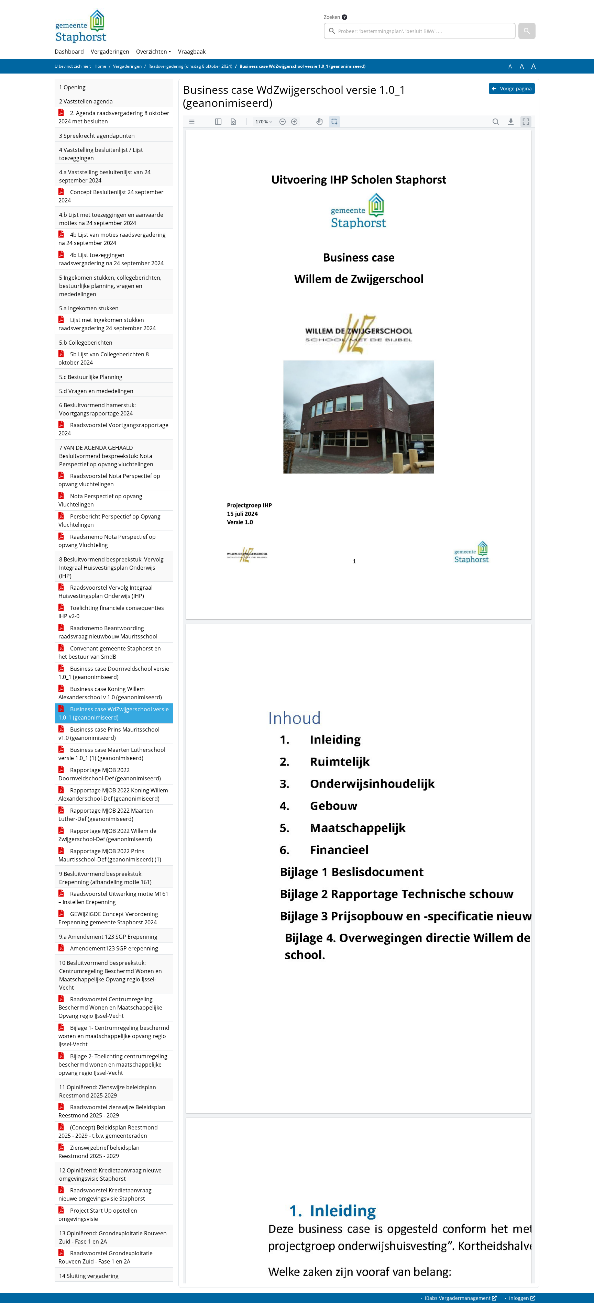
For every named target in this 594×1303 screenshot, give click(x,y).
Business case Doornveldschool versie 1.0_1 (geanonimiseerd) (113, 673)
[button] (527, 31)
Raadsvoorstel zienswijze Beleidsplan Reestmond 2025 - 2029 (111, 1111)
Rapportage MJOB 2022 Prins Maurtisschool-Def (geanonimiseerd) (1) (109, 855)
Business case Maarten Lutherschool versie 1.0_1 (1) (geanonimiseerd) (111, 754)
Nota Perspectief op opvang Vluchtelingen (100, 500)
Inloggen (519, 1298)
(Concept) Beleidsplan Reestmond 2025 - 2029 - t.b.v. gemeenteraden (108, 1131)
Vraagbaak (192, 51)
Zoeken (332, 17)
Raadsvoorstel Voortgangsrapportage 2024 (113, 429)
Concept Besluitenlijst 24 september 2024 (111, 196)
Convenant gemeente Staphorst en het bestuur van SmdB (109, 652)
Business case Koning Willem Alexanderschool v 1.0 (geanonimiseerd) (110, 693)
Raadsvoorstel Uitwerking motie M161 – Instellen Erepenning (113, 898)
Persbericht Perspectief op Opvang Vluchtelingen (109, 520)
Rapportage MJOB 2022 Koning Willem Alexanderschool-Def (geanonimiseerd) (113, 794)
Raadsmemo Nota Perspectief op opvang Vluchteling (107, 541)
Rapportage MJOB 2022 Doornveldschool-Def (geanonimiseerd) (109, 774)
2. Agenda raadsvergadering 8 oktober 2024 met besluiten (113, 117)
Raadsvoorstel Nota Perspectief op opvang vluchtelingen (109, 480)
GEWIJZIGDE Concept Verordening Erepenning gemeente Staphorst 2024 (108, 918)
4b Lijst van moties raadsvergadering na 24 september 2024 (112, 239)
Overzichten (151, 51)
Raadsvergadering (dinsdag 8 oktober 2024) (190, 66)
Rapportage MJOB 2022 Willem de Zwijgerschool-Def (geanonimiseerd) (107, 835)
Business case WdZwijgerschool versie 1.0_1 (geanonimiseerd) (113, 713)
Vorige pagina (515, 88)
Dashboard (69, 51)
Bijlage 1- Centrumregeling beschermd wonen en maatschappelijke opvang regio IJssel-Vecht (113, 1036)
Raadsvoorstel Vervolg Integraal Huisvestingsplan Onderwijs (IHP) (105, 592)
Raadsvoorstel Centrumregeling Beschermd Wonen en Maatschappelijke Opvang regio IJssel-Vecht (110, 1007)
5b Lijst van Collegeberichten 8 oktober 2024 (103, 358)
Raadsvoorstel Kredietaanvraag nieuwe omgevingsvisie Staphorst (105, 1194)
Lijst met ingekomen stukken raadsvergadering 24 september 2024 (107, 324)
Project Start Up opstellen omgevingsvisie (97, 1215)
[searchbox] (420, 31)
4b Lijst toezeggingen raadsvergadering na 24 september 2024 (111, 259)
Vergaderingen (110, 51)
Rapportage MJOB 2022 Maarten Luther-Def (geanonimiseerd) (105, 815)
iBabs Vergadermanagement (458, 1298)
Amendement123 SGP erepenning (113, 948)
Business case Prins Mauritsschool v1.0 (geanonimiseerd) (109, 734)
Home (100, 66)
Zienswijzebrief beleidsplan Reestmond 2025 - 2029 (99, 1152)
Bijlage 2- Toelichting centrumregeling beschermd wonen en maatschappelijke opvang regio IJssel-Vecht (112, 1065)
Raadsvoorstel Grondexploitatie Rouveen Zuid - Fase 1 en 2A (105, 1257)
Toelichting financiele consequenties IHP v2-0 (111, 612)
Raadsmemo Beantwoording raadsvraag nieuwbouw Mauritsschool (107, 632)
